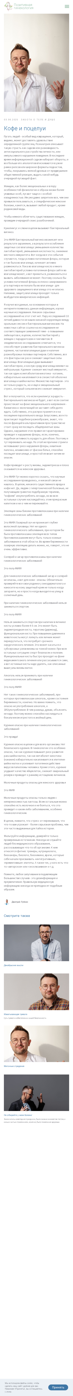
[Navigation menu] (67, 6)
